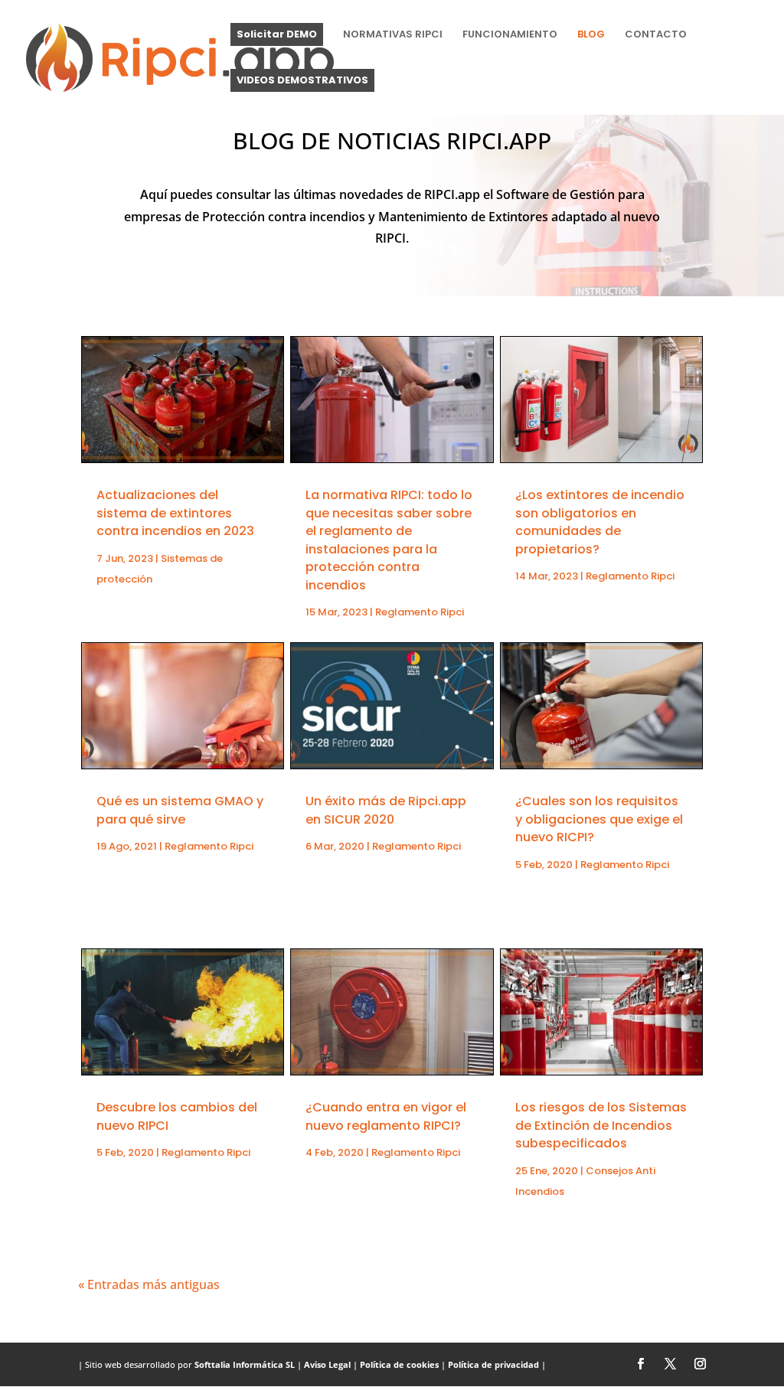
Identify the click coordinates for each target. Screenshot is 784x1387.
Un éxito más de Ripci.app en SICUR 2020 (385, 809)
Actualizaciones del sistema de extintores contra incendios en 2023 (175, 513)
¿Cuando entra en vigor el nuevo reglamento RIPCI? (385, 1116)
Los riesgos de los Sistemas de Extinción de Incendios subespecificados (601, 1125)
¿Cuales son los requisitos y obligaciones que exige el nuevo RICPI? (599, 819)
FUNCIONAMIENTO (509, 35)
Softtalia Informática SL (244, 1364)
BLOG (591, 35)
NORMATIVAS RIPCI (393, 35)
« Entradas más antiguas (149, 1284)
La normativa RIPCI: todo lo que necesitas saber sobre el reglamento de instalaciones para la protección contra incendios (388, 539)
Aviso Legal (327, 1364)
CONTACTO (656, 35)
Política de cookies (399, 1364)
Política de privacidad (493, 1364)
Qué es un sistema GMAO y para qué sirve (179, 809)
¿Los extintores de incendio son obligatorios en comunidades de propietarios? (599, 521)
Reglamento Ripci (209, 846)
